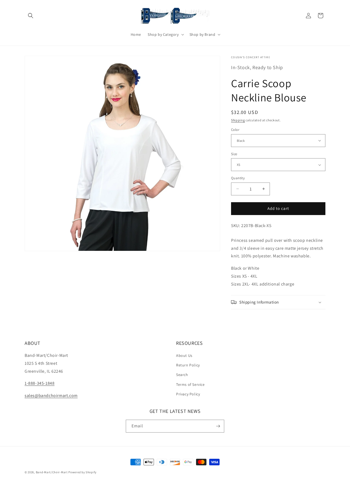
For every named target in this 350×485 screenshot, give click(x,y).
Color (235, 129)
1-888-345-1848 (39, 383)
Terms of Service (190, 384)
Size (234, 154)
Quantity (238, 178)
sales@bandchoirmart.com (51, 395)
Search (182, 374)
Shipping (238, 120)
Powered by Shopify (82, 472)
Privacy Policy (188, 394)
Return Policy (188, 365)
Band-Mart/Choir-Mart (52, 472)
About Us (184, 355)
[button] (31, 16)
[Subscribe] (218, 426)
